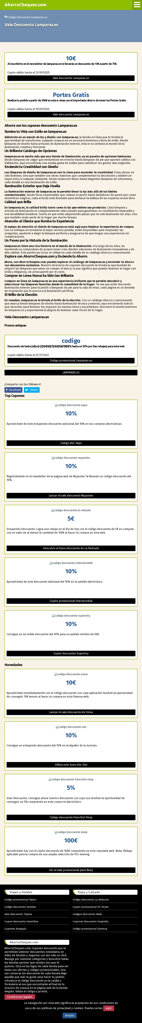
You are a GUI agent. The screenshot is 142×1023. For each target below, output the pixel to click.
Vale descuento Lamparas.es (71, 78)
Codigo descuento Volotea (20, 906)
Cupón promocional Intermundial (71, 601)
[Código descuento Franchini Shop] (71, 779)
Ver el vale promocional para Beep (71, 870)
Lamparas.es (71, 372)
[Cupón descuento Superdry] (71, 615)
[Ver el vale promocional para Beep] (71, 832)
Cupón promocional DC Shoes (91, 906)
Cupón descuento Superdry (71, 653)
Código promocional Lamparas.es (71, 360)
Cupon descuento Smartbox (21, 921)
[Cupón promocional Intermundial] (71, 563)
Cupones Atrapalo (15, 928)
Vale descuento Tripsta (18, 914)
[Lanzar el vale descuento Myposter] (71, 457)
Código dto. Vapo (71, 443)
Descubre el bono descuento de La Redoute (71, 548)
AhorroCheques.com (25, 4)
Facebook (14, 389)
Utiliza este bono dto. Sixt (71, 764)
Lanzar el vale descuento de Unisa (71, 712)
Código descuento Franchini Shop (71, 817)
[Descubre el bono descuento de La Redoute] (71, 510)
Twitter (33, 389)
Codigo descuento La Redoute (91, 899)
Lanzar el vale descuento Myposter (71, 495)
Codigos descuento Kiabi (87, 914)
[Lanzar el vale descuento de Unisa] (71, 674)
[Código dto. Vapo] (71, 405)
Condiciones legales (19, 997)
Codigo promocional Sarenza (90, 928)
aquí (109, 1008)
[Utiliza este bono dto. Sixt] (71, 727)
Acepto (69, 1015)
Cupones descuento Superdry (90, 921)
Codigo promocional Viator (20, 899)
